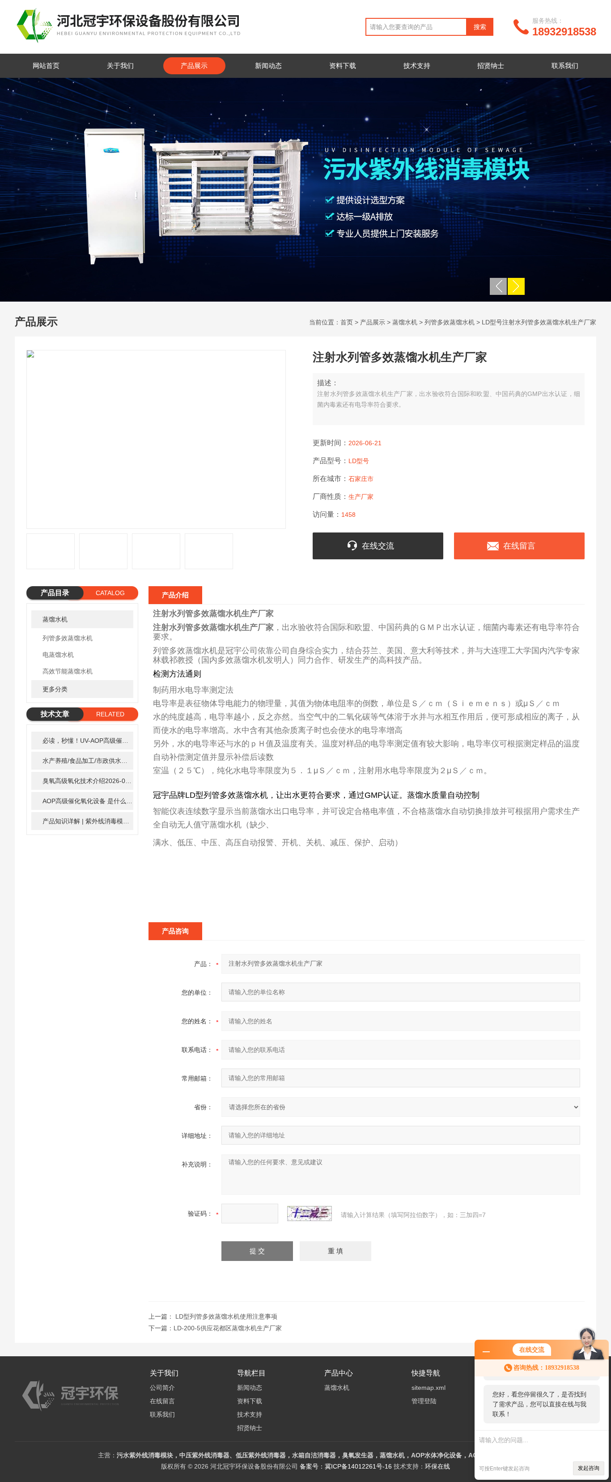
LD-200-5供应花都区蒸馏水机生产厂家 (228, 1328)
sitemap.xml (429, 1387)
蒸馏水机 (404, 322)
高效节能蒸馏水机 (67, 671)
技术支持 (416, 65)
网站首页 (46, 65)
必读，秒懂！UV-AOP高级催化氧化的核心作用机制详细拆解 (87, 740)
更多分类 (55, 689)
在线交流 (378, 545)
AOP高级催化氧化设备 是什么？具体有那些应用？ (87, 801)
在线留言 (519, 545)
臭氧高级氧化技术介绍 (87, 780)
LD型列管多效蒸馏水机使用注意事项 (226, 1316)
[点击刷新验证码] (309, 1213)
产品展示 (194, 65)
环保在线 (437, 1466)
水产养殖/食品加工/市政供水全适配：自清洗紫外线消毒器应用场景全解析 (87, 760)
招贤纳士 (490, 65)
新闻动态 (268, 65)
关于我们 (120, 65)
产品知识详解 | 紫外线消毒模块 (87, 821)
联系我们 (565, 65)
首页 (346, 322)
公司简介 (162, 1387)
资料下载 (342, 65)
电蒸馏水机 (58, 654)
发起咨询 (588, 1468)
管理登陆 (424, 1401)
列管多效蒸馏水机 (449, 322)
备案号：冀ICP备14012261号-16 (346, 1466)
